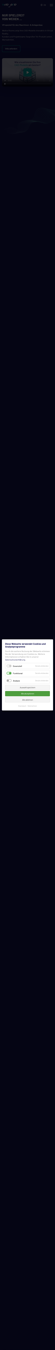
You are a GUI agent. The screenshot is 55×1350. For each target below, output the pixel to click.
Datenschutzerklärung (15, 659)
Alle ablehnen (27, 700)
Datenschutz (32, 706)
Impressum (22, 706)
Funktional (18, 673)
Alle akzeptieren (27, 694)
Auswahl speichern (27, 687)
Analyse (16, 680)
